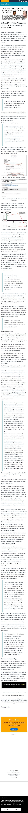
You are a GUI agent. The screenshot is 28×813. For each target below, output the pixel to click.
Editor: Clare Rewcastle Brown (14, 774)
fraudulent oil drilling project (9, 302)
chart (3, 203)
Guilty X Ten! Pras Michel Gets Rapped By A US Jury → (14, 695)
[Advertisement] (14, 751)
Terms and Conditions (14, 775)
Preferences (6, 809)
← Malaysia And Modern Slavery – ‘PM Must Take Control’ (14, 692)
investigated (14, 233)
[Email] (26, 1)
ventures (3, 241)
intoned (11, 331)
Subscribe (23, 684)
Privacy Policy (14, 777)
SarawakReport (5, 4)
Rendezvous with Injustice (7, 674)
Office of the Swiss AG (14, 107)
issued (2, 62)
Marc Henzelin (17, 336)
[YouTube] (23, 1)
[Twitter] (21, 1)
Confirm (17, 809)
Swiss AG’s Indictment (18, 468)
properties (10, 241)
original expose (13, 123)
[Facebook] (19, 1)
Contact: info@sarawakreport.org (14, 772)
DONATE (5, 1)
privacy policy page (14, 803)
